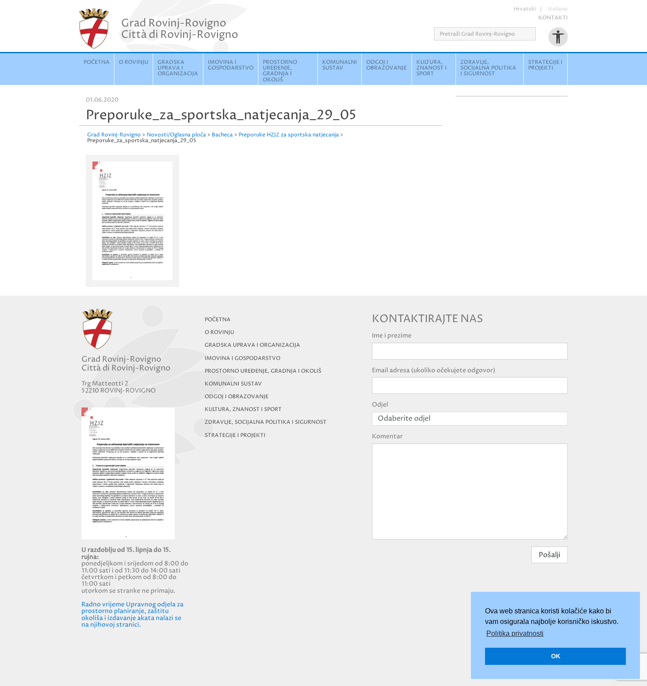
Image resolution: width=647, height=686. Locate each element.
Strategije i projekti (545, 65)
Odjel (380, 404)
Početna (97, 62)
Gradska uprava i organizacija (178, 68)
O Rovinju (133, 62)
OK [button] (555, 656)
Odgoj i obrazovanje (386, 65)
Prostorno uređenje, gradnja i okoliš (280, 71)
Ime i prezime (392, 335)
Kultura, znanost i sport (431, 68)
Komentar (387, 436)
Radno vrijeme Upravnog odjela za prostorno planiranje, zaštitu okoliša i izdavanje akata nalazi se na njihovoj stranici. (132, 614)
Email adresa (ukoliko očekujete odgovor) (433, 370)
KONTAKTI (553, 18)
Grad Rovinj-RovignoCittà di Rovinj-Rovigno (179, 28)
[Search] (538, 33)
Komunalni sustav (339, 65)
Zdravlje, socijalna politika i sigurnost (488, 68)
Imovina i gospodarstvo (231, 65)
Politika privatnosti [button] (515, 633)
